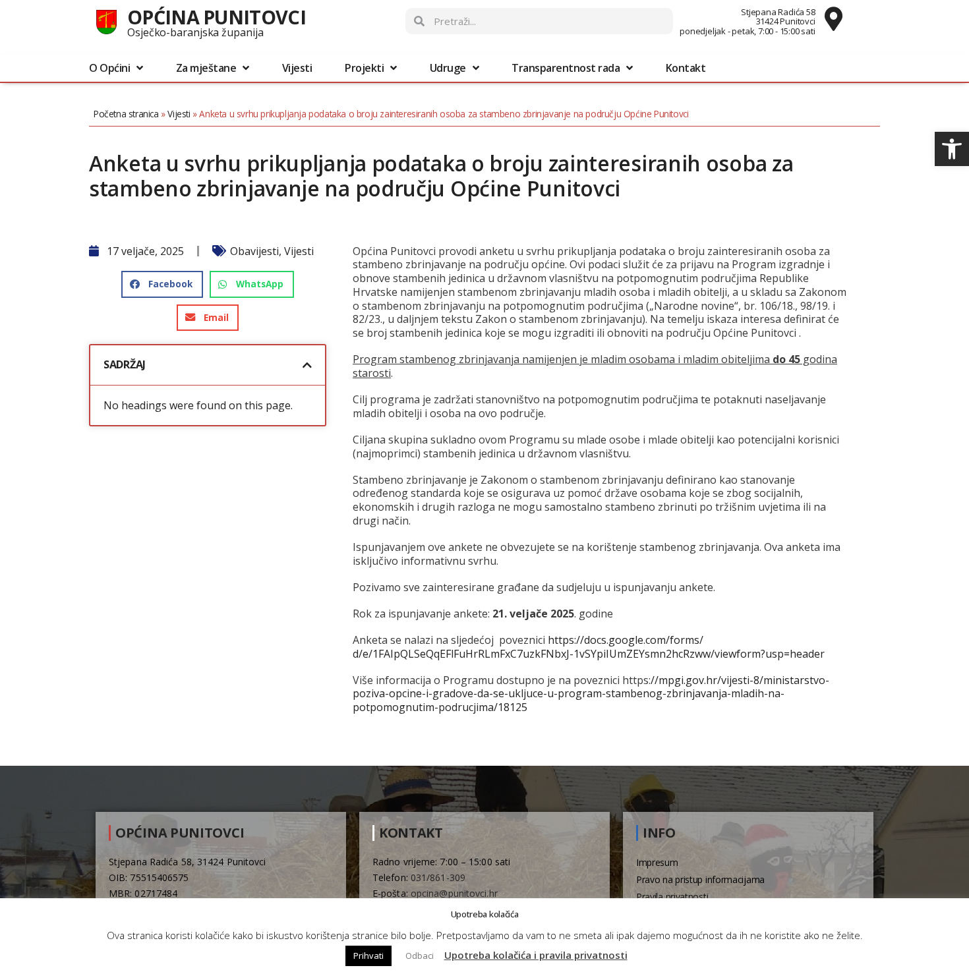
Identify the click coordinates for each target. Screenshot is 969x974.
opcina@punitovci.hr (454, 893)
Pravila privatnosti (672, 896)
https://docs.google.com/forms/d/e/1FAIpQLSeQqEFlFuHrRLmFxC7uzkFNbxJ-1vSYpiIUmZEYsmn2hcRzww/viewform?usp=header (589, 647)
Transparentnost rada (566, 68)
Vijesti (297, 68)
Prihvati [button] (368, 955)
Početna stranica (126, 113)
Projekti (364, 68)
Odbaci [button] (419, 955)
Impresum (657, 862)
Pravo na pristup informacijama (700, 879)
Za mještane (206, 68)
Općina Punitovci (216, 17)
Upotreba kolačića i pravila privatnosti (536, 954)
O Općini (109, 68)
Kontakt (686, 68)
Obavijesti (254, 251)
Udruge (448, 68)
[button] (952, 149)
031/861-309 (438, 877)
